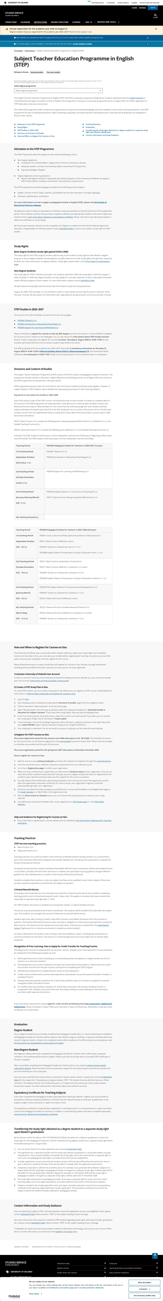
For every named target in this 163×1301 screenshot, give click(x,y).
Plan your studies (53, 72)
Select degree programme (25, 86)
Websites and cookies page (62, 1288)
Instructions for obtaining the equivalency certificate (36, 1114)
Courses (76, 22)
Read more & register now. (81, 32)
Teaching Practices (93, 124)
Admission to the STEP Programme (31, 124)
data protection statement (93, 1288)
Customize (143, 1289)
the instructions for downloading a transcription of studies (38, 1043)
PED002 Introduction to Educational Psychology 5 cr (39, 324)
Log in (152, 8)
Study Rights (22, 127)
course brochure (104, 761)
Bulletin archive (63, 1268)
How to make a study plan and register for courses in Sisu (51, 694)
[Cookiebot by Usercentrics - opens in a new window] (14, 1296)
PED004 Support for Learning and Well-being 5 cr (38, 327)
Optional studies (36, 72)
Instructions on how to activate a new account (49, 680)
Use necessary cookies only (144, 1295)
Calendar (25, 22)
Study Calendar (27, 792)
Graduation (90, 127)
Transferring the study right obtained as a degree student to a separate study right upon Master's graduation (117, 131)
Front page (11, 22)
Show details (34, 1294)
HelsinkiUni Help (66, 228)
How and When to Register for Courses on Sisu (36, 136)
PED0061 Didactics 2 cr (27, 320)
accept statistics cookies (82, 44)
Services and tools (106, 22)
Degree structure (59, 22)
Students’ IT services (63, 1231)
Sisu (88, 22)
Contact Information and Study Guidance (102, 135)
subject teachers (136, 98)
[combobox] (56, 90)
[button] (100, 90)
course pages (65, 741)
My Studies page (80, 802)
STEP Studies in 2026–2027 (28, 130)
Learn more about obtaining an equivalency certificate (50, 217)
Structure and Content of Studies (30, 133)
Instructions (40, 22)
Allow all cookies (144, 1282)
